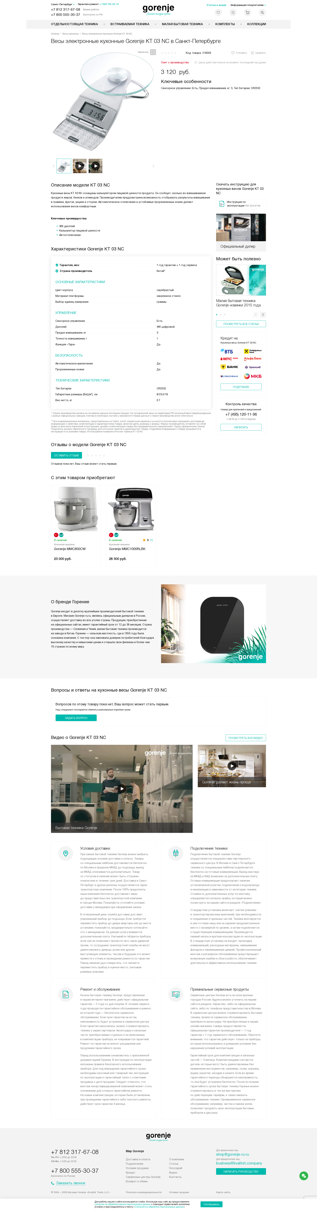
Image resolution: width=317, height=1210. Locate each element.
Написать (241, 427)
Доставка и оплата (138, 1159)
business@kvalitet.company (239, 1163)
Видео (173, 1172)
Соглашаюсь (211, 1204)
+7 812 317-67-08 (65, 9)
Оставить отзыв (66, 455)
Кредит (130, 1172)
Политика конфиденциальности (144, 1192)
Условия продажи (137, 1168)
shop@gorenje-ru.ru (232, 1154)
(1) (151, 540)
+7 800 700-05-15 (109, 4)
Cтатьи (173, 1163)
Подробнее (241, 387)
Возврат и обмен (137, 1181)
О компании (176, 1159)
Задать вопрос (76, 718)
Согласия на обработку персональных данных (159, 1207)
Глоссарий (175, 1168)
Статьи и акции (216, 5)
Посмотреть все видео (246, 738)
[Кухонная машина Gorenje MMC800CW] (75, 508)
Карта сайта (223, 1192)
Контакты (175, 1176)
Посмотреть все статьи (241, 324)
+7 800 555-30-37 (65, 15)
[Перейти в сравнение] (233, 12)
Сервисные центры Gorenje (143, 1176)
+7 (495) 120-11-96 (241, 414)
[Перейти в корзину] (247, 12)
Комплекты (225, 24)
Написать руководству (241, 1171)
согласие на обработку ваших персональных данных (122, 1204)
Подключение (134, 1163)
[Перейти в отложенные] (218, 12)
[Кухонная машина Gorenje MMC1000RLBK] (131, 508)
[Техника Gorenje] (159, 10)
